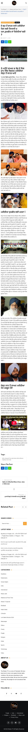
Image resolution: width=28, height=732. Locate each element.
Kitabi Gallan (4, 609)
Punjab (2, 633)
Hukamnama (4, 578)
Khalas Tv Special (5, 601)
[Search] (26, 3)
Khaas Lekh (4, 593)
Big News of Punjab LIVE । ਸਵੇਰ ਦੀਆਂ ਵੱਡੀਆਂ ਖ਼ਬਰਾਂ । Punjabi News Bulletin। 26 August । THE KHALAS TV (14, 556)
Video (2, 653)
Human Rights (4, 582)
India (2, 586)
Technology (4, 649)
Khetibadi (3, 605)
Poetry (2, 629)
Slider (2, 641)
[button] (23, 507)
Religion (3, 637)
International (4, 590)
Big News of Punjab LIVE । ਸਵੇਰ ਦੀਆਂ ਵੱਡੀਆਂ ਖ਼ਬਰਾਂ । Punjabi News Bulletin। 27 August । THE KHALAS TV (14, 536)
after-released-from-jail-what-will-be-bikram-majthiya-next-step (13, 459)
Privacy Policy (14, 717)
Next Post (21, 494)
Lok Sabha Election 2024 (7, 617)
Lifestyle (3, 613)
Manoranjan (4, 621)
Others (2, 625)
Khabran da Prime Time (7, 597)
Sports (2, 645)
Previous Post (8, 480)
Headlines (3, 574)
